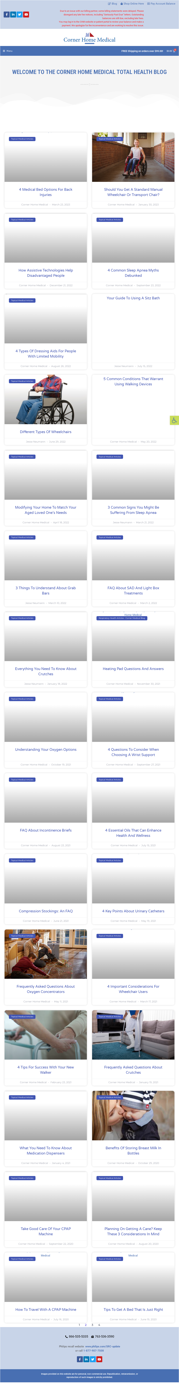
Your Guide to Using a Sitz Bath (133, 298)
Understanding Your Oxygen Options (46, 750)
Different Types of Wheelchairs (45, 432)
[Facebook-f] (7, 14)
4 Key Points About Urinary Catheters (133, 911)
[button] (174, 420)
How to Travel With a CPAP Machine (45, 1310)
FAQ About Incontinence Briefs (46, 830)
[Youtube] (26, 14)
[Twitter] (20, 14)
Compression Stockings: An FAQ (46, 911)
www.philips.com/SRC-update (102, 1346)
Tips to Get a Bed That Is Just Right (133, 1310)
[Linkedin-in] (13, 14)
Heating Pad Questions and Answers (133, 669)
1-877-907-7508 (93, 1350)
